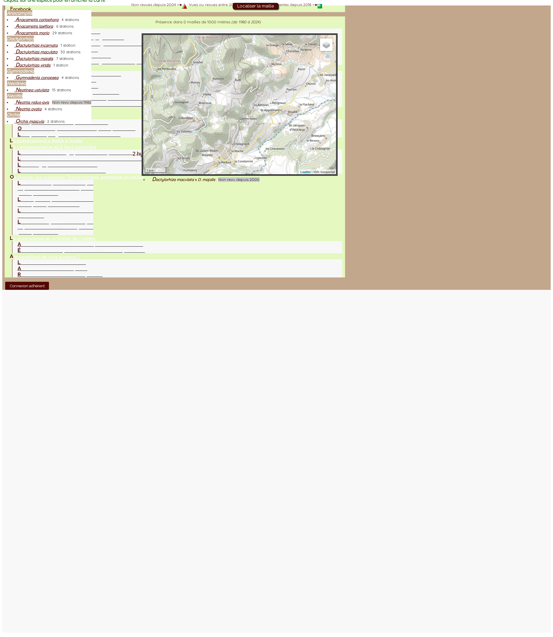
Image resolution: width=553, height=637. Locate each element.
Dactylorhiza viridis (32, 65)
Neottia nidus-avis (31, 102)
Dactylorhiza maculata (35, 52)
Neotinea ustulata (31, 90)
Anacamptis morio (31, 33)
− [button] (151, 51)
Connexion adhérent (27, 285)
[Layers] (326, 44)
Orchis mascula (29, 121)
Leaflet (305, 172)
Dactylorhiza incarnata (36, 45)
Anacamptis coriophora (36, 19)
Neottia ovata (27, 109)
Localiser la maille (255, 6)
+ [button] (151, 42)
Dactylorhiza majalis (33, 58)
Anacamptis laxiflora (33, 26)
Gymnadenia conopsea (36, 77)
